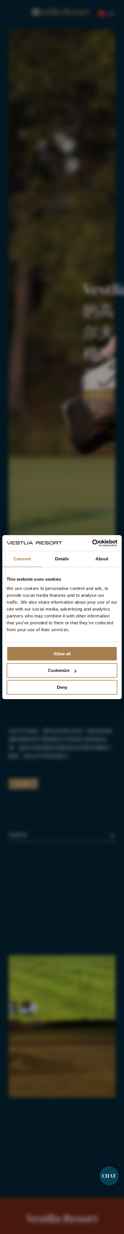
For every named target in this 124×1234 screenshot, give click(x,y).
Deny (62, 687)
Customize (58, 670)
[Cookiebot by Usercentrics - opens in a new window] (92, 543)
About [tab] (101, 558)
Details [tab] (62, 558)
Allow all (62, 653)
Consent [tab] (22, 558)
